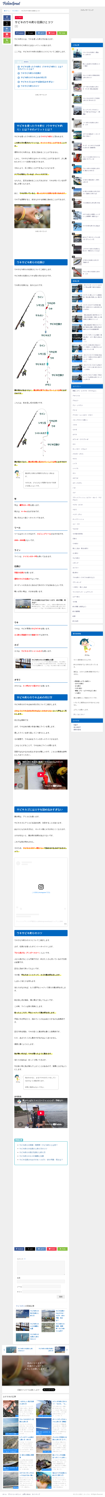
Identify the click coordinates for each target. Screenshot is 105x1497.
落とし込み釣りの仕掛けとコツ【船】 (91, 65)
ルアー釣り (76, 596)
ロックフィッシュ (78, 519)
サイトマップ (36, 1494)
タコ (74, 473)
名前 (18, 1278)
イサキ (75, 425)
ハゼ (74, 488)
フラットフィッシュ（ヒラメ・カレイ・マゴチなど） (87, 499)
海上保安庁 (77, 727)
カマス (75, 434)
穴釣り (75, 538)
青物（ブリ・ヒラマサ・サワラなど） (85, 391)
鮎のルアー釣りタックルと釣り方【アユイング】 (91, 238)
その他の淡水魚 (78, 533)
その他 (75, 601)
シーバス (75, 468)
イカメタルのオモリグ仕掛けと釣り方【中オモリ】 (91, 99)
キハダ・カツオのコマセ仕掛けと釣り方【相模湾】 (91, 146)
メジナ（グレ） (78, 514)
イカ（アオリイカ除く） (80, 420)
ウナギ (75, 429)
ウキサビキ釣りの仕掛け (29, 73)
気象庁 (76, 725)
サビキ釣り (19, 17)
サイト (19, 1292)
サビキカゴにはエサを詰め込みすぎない (36, 82)
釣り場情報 (76, 611)
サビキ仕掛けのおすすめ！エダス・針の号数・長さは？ (41, 1159)
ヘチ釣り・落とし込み (80, 587)
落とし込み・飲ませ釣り (80, 548)
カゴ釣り (75, 553)
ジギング (75, 563)
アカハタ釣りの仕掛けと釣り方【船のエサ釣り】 (91, 169)
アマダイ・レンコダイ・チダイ (83, 415)
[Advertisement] (27, 107)
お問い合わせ (27, 1494)
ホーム (5, 1494)
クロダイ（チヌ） (78, 454)
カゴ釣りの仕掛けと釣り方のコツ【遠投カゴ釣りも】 (91, 192)
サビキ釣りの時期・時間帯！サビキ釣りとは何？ (38, 1145)
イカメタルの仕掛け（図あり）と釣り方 (91, 53)
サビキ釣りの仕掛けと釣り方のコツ (33, 1148)
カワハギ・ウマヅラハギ (80, 439)
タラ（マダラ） (78, 483)
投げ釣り (75, 572)
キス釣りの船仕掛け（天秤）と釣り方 (91, 181)
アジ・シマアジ (78, 405)
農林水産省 (77, 729)
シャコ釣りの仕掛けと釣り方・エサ (91, 123)
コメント (21, 1259)
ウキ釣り (75, 543)
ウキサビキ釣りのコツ (28, 86)
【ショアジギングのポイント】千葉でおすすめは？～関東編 (91, 112)
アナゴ (75, 410)
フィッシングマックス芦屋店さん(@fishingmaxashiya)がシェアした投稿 (39, 921)
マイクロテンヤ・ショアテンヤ (83, 592)
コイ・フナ (76, 524)
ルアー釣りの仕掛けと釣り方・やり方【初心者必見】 (91, 88)
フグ (74, 492)
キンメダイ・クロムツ (80, 449)
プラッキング (77, 582)
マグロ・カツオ (78, 504)
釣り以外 (75, 621)
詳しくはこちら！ (79, 714)
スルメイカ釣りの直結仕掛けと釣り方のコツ (91, 76)
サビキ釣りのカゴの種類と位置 (31, 1156)
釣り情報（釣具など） (80, 606)
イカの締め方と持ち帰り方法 (91, 202)
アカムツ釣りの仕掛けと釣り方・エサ (91, 272)
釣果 (74, 616)
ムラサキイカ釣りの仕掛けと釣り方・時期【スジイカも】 (91, 250)
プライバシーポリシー (14, 1494)
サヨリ (75, 458)
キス (74, 444)
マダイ (75, 509)
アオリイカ (76, 395)
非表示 (26, 62)
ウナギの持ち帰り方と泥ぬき (91, 225)
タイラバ (75, 567)
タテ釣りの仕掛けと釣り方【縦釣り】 (91, 261)
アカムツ (75, 400)
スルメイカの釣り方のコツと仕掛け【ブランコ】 (91, 158)
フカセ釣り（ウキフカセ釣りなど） (84, 577)
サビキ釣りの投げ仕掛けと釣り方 (32, 1152)
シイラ (75, 463)
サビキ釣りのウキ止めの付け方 (32, 77)
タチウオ (75, 478)
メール (19, 1287)
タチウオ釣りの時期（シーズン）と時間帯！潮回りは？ (91, 215)
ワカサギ (75, 529)
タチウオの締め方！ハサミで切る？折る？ (91, 135)
